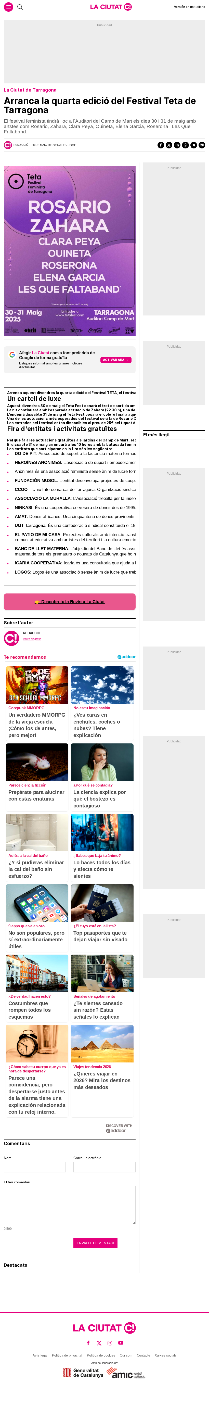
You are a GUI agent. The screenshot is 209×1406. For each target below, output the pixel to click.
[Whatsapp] (185, 145)
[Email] (202, 145)
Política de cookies (101, 1355)
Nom (7, 1158)
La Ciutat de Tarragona (30, 90)
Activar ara (113, 360)
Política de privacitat (67, 1355)
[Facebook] (161, 145)
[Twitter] (169, 145)
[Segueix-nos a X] (99, 1343)
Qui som (126, 1355)
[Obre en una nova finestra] (83, 1373)
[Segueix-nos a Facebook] (88, 1343)
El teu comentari (17, 1182)
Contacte (143, 1355)
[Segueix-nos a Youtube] (121, 1343)
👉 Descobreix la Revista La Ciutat (70, 601)
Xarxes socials (166, 1355)
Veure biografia (32, 638)
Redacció (21, 144)
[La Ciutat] (111, 7)
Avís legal (40, 1355)
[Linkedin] (177, 145)
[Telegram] (193, 145)
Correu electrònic (87, 1158)
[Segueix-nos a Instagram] (110, 1343)
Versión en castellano (189, 7)
